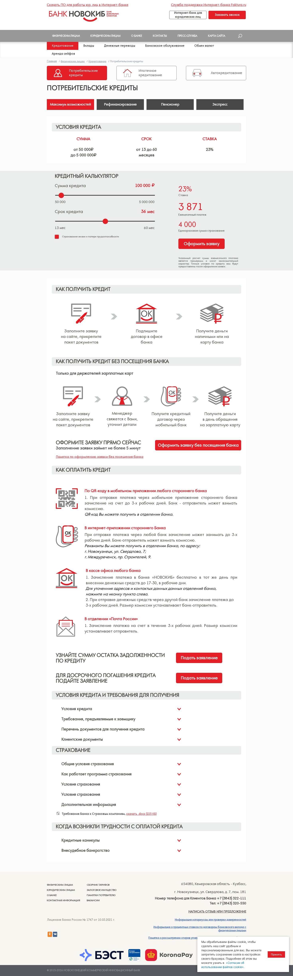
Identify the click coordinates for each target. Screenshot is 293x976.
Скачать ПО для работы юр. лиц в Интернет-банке (87, 5)
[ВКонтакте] (55, 934)
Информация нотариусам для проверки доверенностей (210, 919)
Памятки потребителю (101, 895)
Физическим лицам (60, 884)
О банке (52, 895)
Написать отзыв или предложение (217, 911)
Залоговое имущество (101, 890)
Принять (276, 954)
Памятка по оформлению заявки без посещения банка (99, 457)
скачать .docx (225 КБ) (141, 814)
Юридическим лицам (61, 890)
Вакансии (93, 900)
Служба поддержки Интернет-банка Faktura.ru (208, 5)
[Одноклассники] (50, 934)
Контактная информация (63, 900)
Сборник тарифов (98, 884)
